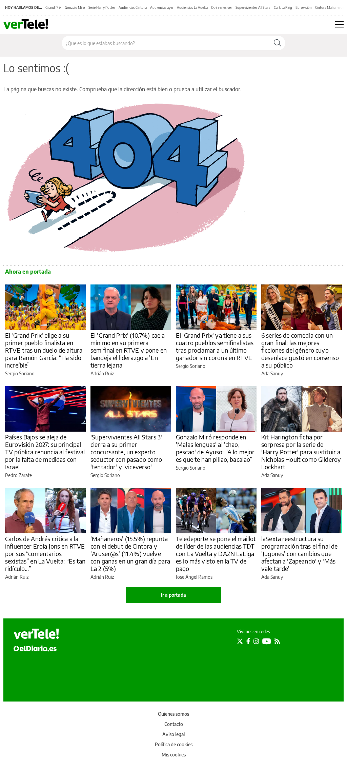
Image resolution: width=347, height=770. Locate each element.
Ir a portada (173, 595)
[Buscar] (277, 43)
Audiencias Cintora (133, 7)
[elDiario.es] (35, 648)
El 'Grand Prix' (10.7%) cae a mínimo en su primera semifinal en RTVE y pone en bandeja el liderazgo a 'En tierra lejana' (128, 350)
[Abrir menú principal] (339, 24)
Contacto (173, 724)
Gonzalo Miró (75, 7)
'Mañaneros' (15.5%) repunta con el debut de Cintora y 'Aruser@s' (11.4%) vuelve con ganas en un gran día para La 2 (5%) (130, 553)
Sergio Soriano (20, 373)
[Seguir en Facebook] (248, 641)
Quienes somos (173, 714)
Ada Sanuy (272, 373)
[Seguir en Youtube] (266, 641)
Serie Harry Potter (101, 7)
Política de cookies (173, 744)
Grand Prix (53, 7)
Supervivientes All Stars (253, 7)
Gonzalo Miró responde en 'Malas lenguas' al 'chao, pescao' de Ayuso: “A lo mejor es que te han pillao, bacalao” (215, 448)
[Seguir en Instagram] (256, 641)
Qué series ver (221, 7)
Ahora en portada (28, 271)
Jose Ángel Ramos (194, 577)
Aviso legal (173, 734)
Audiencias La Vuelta (192, 7)
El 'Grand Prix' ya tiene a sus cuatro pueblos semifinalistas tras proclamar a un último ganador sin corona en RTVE (214, 346)
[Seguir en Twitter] (240, 641)
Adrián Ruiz (102, 373)
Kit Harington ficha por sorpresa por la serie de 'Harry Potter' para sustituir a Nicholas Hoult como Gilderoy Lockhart (301, 452)
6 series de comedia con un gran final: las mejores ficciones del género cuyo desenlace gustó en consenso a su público (300, 350)
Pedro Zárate (18, 475)
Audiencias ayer (162, 7)
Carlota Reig (283, 7)
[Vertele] (36, 634)
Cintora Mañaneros (329, 7)
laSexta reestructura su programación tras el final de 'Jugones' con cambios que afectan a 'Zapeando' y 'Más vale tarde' (299, 553)
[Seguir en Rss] (277, 641)
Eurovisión (303, 7)
